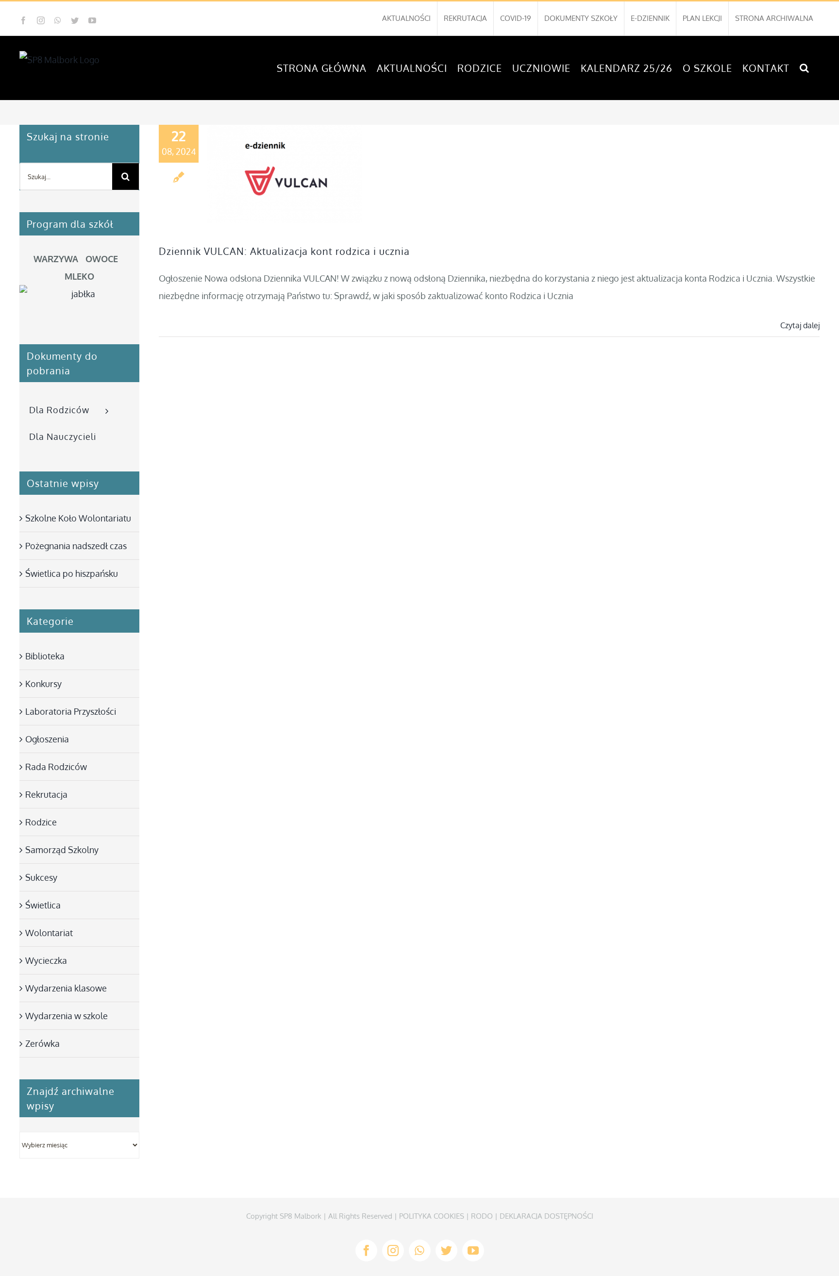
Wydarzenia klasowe (66, 988)
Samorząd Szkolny (62, 849)
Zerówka (42, 1043)
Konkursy (43, 683)
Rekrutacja (46, 794)
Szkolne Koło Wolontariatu (78, 518)
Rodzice (41, 822)
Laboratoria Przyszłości (70, 711)
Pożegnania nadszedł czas (76, 545)
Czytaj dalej (800, 325)
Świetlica (43, 905)
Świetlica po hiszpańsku (71, 573)
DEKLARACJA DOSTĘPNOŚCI (546, 1216)
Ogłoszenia (47, 739)
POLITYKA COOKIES (431, 1216)
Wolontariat (49, 932)
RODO (482, 1216)
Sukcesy (41, 877)
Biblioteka (45, 656)
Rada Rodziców (56, 766)
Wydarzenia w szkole (66, 1015)
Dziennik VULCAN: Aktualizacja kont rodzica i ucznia (284, 251)
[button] (804, 68)
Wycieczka (46, 960)
